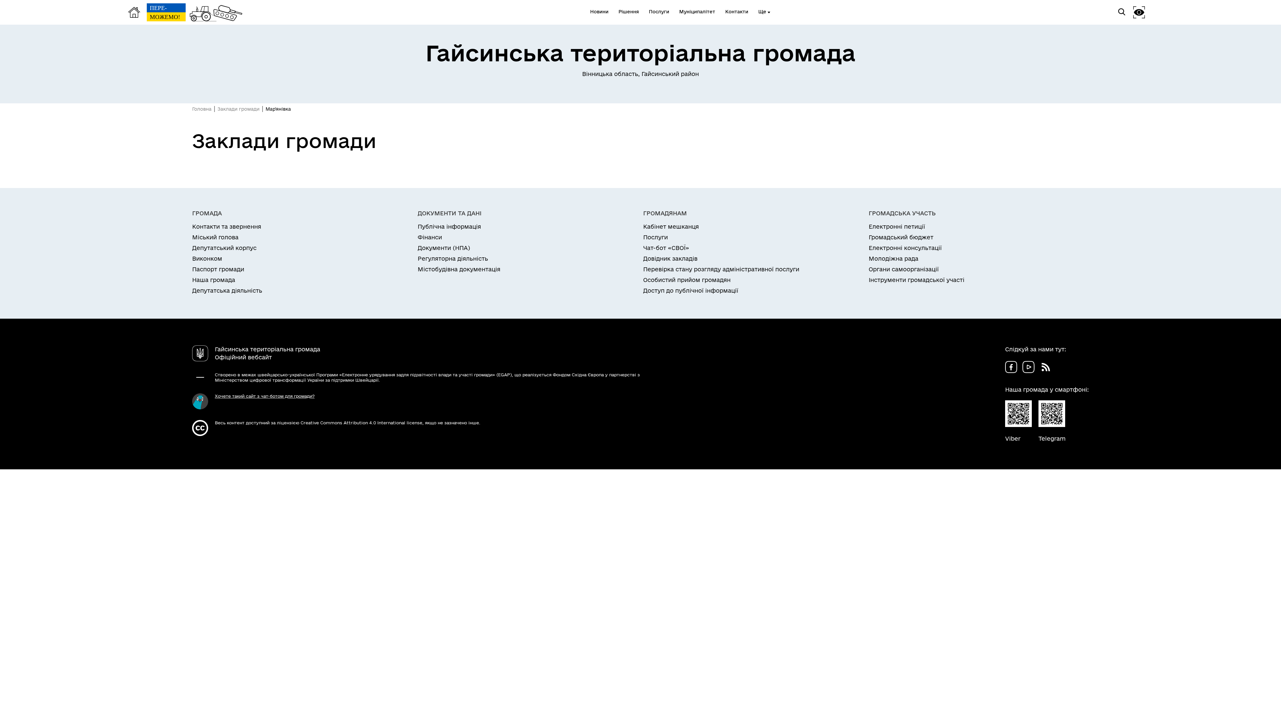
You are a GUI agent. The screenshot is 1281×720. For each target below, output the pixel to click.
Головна (201, 109)
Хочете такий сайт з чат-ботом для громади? (265, 396)
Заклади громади (239, 109)
